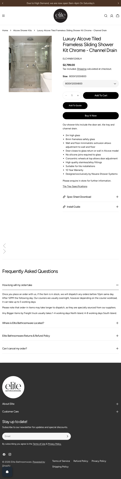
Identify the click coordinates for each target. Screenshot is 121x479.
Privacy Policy (99, 461)
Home (5, 30)
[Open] (7, 472)
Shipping (81, 68)
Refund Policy (80, 461)
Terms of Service (61, 461)
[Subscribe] (67, 436)
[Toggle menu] (3, 16)
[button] (60, 246)
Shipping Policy (60, 466)
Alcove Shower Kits (22, 30)
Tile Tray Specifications (75, 186)
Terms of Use (39, 444)
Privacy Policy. (54, 444)
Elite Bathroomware (21, 461)
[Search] (106, 16)
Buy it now (91, 115)
